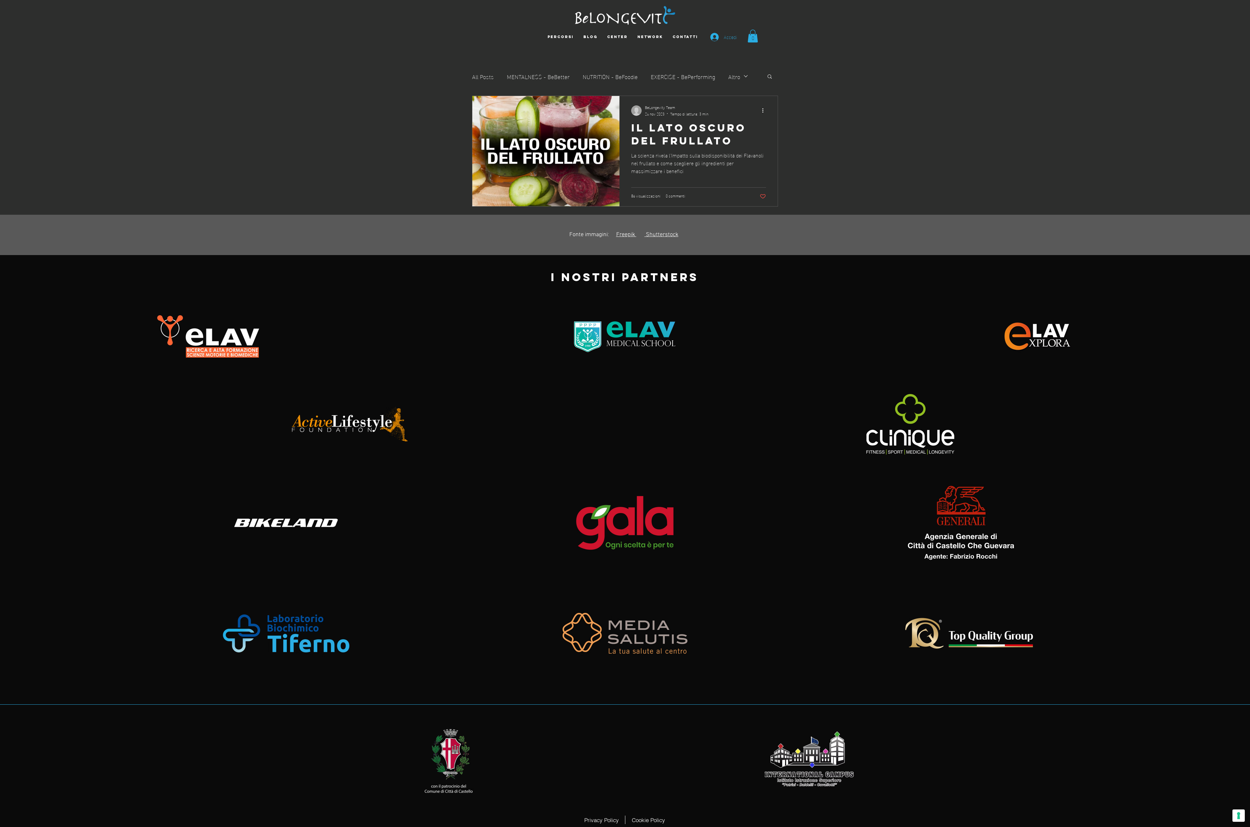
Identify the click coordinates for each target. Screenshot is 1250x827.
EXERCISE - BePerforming (683, 76)
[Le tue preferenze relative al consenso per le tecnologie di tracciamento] (1238, 815)
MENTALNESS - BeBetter (538, 76)
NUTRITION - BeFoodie (610, 76)
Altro (734, 76)
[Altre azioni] (765, 111)
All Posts (483, 76)
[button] (752, 36)
